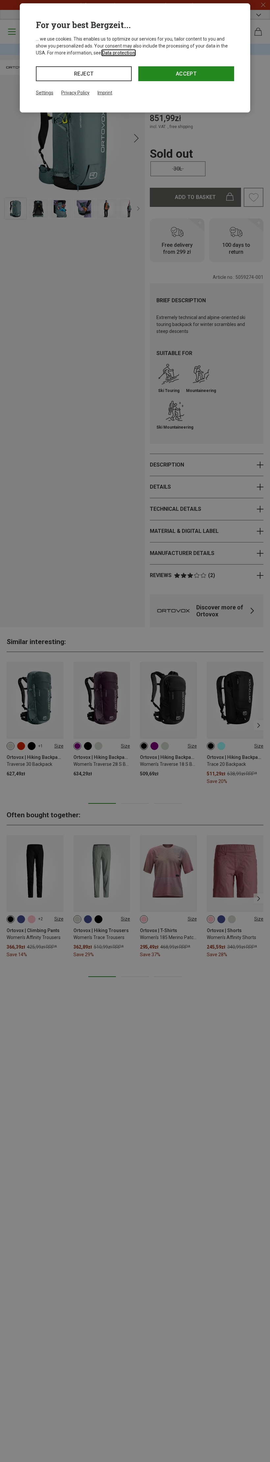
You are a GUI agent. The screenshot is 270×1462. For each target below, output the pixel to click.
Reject (84, 74)
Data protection (118, 52)
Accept (186, 74)
